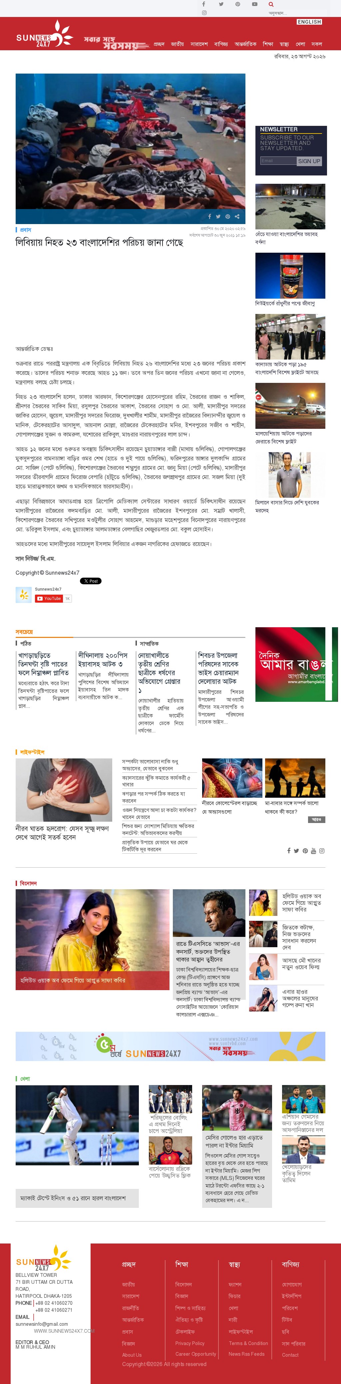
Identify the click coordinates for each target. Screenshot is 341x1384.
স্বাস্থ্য (284, 44)
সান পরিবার (293, 1343)
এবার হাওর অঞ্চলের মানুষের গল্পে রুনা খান (300, 998)
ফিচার (234, 1296)
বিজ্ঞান (128, 1343)
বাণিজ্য (221, 44)
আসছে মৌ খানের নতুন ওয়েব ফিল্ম (301, 963)
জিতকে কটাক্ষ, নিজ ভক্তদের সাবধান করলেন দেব (299, 937)
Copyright (133, 1364)
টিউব (287, 1319)
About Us (132, 1355)
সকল (317, 44)
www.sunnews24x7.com (64, 1331)
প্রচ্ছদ (159, 44)
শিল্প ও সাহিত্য (190, 1308)
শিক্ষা (268, 44)
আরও (316, 819)
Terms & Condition (248, 1343)
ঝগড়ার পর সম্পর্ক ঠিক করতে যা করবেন (153, 797)
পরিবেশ (290, 1308)
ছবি (285, 1331)
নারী (233, 1319)
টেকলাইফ (185, 1331)
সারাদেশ (199, 44)
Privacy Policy (189, 1343)
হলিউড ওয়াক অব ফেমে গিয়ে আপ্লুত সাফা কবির (301, 903)
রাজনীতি (130, 1308)
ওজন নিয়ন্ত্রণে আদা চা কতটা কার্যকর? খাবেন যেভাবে (159, 814)
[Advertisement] (130, 297)
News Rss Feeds (246, 1354)
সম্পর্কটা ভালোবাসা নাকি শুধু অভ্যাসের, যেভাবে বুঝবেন (150, 765)
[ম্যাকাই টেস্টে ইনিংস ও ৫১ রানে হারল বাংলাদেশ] (77, 1124)
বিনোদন (28, 883)
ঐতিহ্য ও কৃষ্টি (189, 1319)
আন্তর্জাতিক (245, 44)
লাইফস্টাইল (32, 752)
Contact (290, 1355)
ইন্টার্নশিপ (291, 1296)
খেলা (300, 44)
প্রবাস (25, 229)
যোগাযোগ (292, 1284)
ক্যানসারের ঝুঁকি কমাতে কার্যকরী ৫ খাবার (156, 781)
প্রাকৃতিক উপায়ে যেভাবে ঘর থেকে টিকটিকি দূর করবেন (155, 846)
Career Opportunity (195, 1354)
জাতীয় (177, 44)
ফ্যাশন (235, 1284)
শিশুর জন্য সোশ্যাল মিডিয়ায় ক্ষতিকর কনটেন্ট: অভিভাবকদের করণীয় (158, 830)
